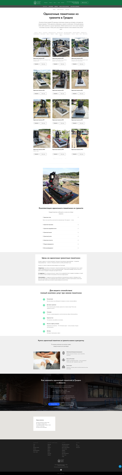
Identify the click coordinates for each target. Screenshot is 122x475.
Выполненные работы (36, 450)
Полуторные (51, 6)
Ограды (63, 456)
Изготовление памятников (65, 444)
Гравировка (63, 450)
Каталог (50, 2)
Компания (35, 442)
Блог (76, 444)
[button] (84, 3)
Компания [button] (45, 2)
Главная (54, 9)
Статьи (59, 2)
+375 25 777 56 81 (60, 393)
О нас (34, 444)
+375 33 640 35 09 (57, 464)
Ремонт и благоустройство (64, 6)
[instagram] (61, 470)
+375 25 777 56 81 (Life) (75, 2)
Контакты (62, 2)
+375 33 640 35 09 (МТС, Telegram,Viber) (73, 1)
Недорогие (49, 447)
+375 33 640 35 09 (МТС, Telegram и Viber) (61, 391)
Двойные (56, 6)
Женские (49, 450)
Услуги (63, 442)
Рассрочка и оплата (36, 447)
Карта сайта (78, 447)
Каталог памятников (60, 9)
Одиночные (45, 6)
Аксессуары (49, 453)
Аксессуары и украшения (74, 6)
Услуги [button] (55, 2)
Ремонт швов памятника (65, 453)
